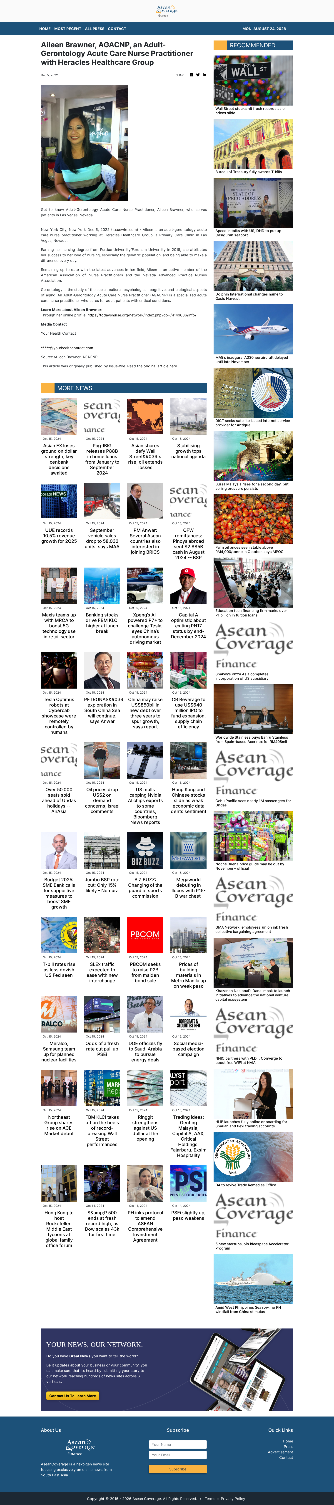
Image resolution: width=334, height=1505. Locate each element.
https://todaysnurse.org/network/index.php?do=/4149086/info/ (141, 315)
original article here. (161, 366)
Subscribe (177, 1469)
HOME (45, 28)
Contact (286, 1457)
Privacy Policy (233, 1498)
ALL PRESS (94, 28)
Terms (210, 1498)
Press (288, 1446)
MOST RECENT (67, 28)
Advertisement (280, 1452)
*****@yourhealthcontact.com (67, 348)
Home (288, 1441)
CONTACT (117, 28)
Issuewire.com (124, 229)
